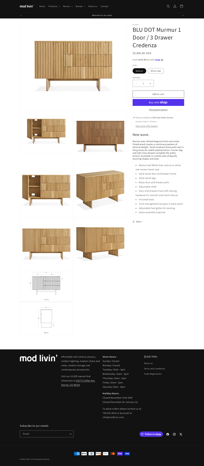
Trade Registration (153, 373)
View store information (147, 126)
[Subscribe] (70, 434)
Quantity (136, 77)
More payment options (158, 109)
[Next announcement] (183, 15)
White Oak (156, 71)
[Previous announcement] (21, 15)
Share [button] (139, 221)
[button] (54, 6)
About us (148, 363)
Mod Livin (29, 459)
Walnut (139, 71)
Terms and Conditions (154, 368)
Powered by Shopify (41, 459)
